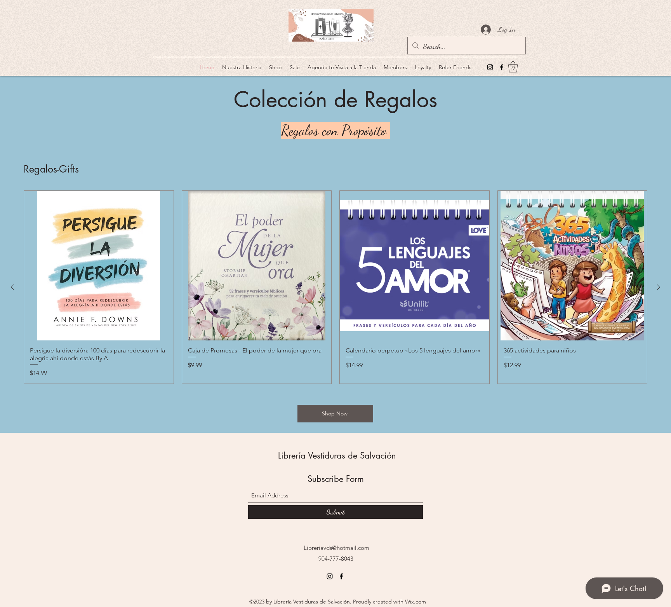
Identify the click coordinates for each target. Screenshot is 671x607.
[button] (513, 67)
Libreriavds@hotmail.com (336, 547)
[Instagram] (490, 67)
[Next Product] (658, 287)
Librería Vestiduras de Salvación (337, 455)
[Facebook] (502, 67)
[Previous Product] (12, 287)
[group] (335, 287)
